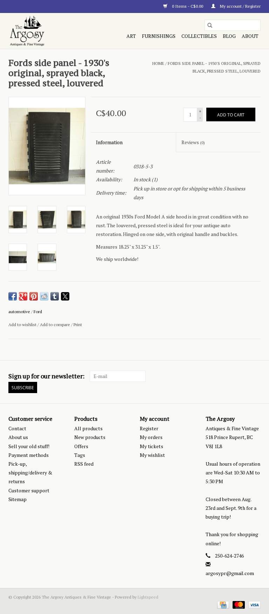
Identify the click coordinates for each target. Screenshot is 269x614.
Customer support (28, 490)
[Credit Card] (222, 604)
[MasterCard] (238, 604)
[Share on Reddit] (44, 296)
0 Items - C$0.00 (187, 6)
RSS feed (84, 463)
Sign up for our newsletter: (46, 376)
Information (109, 142)
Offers (81, 446)
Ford (38, 311)
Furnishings (158, 36)
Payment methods (28, 455)
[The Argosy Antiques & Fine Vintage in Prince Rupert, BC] (45, 31)
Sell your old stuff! (28, 446)
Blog (229, 36)
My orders (151, 437)
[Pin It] (33, 296)
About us (18, 437)
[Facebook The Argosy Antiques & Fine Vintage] (230, 376)
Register (149, 428)
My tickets (151, 446)
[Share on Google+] (23, 296)
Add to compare (55, 324)
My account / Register (240, 6)
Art (131, 36)
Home (158, 63)
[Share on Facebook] (12, 296)
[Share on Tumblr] (54, 296)
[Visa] (253, 604)
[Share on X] (65, 296)
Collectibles (199, 36)
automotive (19, 311)
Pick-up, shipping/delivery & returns (30, 472)
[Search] (210, 25)
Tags (79, 455)
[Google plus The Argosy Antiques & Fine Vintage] (242, 376)
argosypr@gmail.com (230, 573)
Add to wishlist (22, 324)
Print (78, 324)
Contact (17, 428)
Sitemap (17, 499)
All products (88, 428)
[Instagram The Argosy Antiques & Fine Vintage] (255, 376)
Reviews (193, 142)
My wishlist (152, 455)
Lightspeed (148, 597)
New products (89, 437)
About (250, 36)
